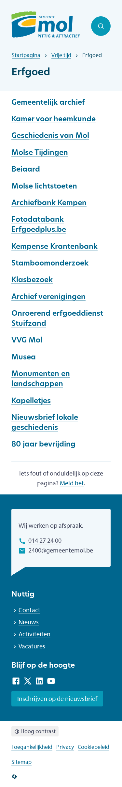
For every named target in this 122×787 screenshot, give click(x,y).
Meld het (72, 483)
